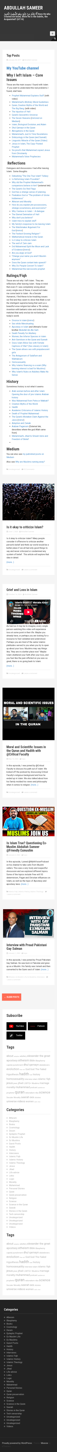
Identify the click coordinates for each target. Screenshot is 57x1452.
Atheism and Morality (21, 201)
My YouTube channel (22, 68)
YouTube (20, 1026)
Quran (11, 1191)
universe (11, 1101)
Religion (13, 1198)
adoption (16, 1056)
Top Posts (13, 55)
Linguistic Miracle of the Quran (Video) (29, 140)
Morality (13, 1182)
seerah (25, 1097)
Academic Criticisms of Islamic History (30, 410)
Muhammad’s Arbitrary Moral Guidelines (30, 102)
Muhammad (14, 1185)
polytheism (41, 1087)
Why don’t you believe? (22, 217)
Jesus (12, 1166)
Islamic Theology (36, 892)
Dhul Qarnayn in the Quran (23, 127)
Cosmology (14, 1127)
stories (38, 1097)
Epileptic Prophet (17, 1134)
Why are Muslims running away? (30, 462)
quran (20, 1092)
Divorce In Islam (19, 320)
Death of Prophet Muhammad (25, 413)
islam (35, 1079)
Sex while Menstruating (23, 323)
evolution (12, 1069)
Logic (11, 1179)
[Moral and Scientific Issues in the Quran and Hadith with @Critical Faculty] (28, 714)
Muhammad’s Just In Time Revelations (30, 134)
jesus (9, 1083)
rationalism (30, 1093)
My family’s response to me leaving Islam (31, 224)
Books (12, 1124)
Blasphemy (40, 1060)
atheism (23, 1060)
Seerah (12, 1208)
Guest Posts (15, 1143)
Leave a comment (30, 570)
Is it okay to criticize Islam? (24, 527)
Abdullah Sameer (23, 8)
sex (32, 1097)
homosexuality (15, 1078)
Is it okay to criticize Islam (24, 240)
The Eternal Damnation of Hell (25, 214)
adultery (23, 1056)
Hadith (15, 407)
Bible (32, 1060)
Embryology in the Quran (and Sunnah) (29, 137)
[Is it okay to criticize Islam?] (28, 501)
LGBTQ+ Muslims (31, 1083)
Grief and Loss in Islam (21, 590)
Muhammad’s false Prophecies (26, 156)
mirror (19, 230)
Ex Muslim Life (21, 977)
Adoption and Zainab (21, 423)
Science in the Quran (18, 1204)
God (27, 1069)
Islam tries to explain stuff (24, 221)
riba (36, 1093)
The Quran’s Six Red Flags (24, 188)
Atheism (11, 977)
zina (39, 1102)
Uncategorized (14, 469)
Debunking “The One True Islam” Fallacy (30, 176)
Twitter (19, 1035)
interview (28, 1079)
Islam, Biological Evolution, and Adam (29, 124)
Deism (12, 1131)
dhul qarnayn (31, 1064)
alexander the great (38, 1055)
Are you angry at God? (22, 253)
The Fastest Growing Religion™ (26, 233)
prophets (10, 1093)
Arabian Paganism (20, 426)
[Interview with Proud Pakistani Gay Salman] (28, 923)
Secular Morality (13, 1097)
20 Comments (29, 469)
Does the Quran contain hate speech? (29, 262)
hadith (24, 1074)
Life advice (14, 1172)
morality (10, 1087)
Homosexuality (19, 362)
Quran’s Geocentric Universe (25, 115)
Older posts (11, 997)
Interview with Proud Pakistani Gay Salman (26, 947)
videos (21, 1101)
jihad (20, 1083)
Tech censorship (16, 1214)
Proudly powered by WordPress (17, 1443)
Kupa (23, 759)
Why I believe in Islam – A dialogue (28, 211)
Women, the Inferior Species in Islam (29, 336)
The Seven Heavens (21, 118)
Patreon (41, 1026)
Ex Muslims (31, 977)
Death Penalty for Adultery (24, 333)
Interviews (41, 977)
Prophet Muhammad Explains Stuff (28, 95)
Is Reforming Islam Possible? (26, 179)
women (30, 1101)
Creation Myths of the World (25, 404)
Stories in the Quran (18, 1211)
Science (12, 1201)
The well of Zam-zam (22, 243)
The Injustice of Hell (21, 111)
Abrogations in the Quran (23, 131)
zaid (35, 1102)
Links (11, 1175)
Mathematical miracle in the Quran (27, 237)
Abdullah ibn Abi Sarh (28, 330)
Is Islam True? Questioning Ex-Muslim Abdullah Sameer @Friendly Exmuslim (26, 846)
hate (31, 1075)
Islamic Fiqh (13, 892)
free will (22, 1069)
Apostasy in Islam (20, 327)
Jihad (11, 1169)
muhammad (23, 1087)
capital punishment (14, 1065)
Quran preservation (18, 1195)
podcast (33, 1087)
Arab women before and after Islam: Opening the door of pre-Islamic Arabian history (30, 394)
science (44, 1092)
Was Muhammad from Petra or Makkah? (30, 400)
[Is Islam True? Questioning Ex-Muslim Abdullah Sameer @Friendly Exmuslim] (28, 821)
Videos (12, 1227)
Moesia (44, 1443)
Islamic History (24, 892)
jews (15, 1083)
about (9, 1055)
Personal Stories (17, 1188)
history (36, 1074)
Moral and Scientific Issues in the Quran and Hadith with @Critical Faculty (26, 750)
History (12, 1150)
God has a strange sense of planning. (29, 192)
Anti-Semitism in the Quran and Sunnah (29, 339)
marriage (44, 1083)
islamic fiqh (44, 1079)
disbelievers (44, 1065)
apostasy (12, 1060)
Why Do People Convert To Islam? (27, 265)
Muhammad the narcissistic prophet (28, 269)
